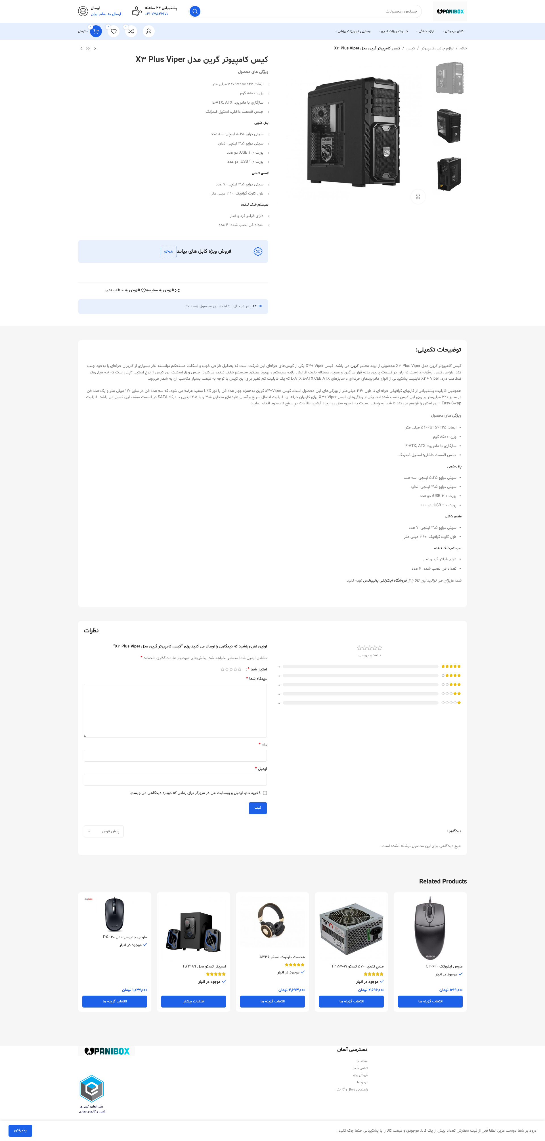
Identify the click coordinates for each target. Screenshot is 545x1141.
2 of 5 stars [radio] (235, 669)
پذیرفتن (20, 1130)
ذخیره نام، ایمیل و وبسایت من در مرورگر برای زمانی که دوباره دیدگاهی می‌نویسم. (195, 793)
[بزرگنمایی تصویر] (418, 196)
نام (263, 745)
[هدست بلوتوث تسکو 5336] (272, 924)
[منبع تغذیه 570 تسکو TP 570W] (351, 928)
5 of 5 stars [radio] (222, 669)
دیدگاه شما (256, 679)
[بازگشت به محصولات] (88, 48)
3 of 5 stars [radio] (231, 669)
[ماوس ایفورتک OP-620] (430, 928)
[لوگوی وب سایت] (450, 11)
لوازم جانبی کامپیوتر (437, 48)
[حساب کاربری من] (149, 31)
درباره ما (362, 1082)
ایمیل (261, 769)
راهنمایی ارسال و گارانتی (352, 1089)
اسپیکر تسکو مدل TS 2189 (204, 966)
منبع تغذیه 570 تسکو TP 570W (357, 966)
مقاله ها (362, 1061)
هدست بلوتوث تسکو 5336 (282, 957)
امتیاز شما (257, 669)
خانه (463, 48)
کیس (410, 48)
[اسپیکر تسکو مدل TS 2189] (193, 928)
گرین (355, 366)
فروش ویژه (360, 1075)
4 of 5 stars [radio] (227, 669)
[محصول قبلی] (95, 48)
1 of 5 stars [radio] (239, 669)
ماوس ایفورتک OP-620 (444, 966)
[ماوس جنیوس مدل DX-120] (114, 914)
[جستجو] (195, 11)
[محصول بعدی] (81, 48)
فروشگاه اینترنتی (392, 580)
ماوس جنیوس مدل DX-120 (125, 937)
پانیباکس (370, 580)
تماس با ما (360, 1068)
